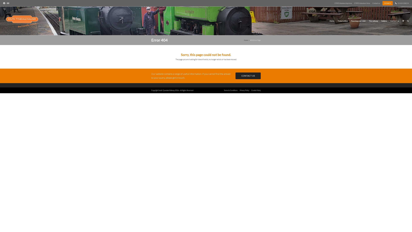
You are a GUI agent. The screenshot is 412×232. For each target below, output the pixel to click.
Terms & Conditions (231, 90)
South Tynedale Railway (166, 90)
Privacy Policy (244, 90)
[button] (403, 21)
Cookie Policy (256, 90)
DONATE (387, 3)
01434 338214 (403, 3)
